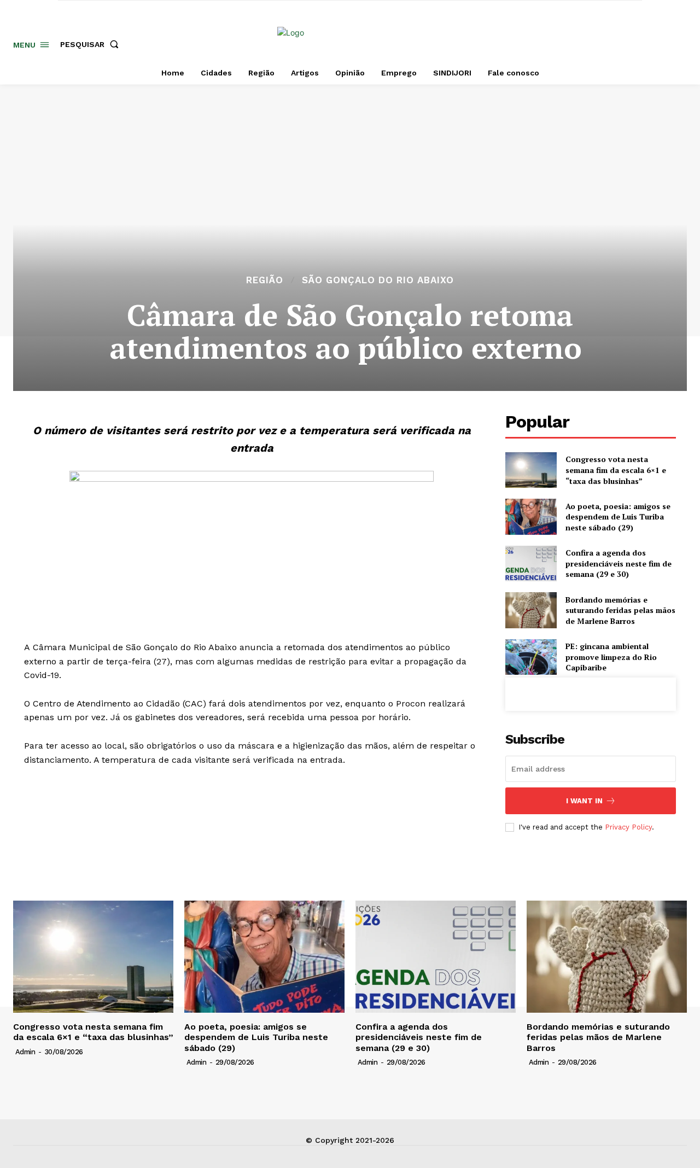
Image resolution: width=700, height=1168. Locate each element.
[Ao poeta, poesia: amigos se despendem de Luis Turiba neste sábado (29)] (530, 516)
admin (25, 1052)
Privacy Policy (628, 827)
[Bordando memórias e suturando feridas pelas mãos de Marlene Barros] (530, 610)
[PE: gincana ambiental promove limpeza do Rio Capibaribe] (530, 657)
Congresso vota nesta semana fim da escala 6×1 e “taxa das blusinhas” (615, 470)
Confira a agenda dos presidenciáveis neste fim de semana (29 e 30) (618, 563)
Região (264, 280)
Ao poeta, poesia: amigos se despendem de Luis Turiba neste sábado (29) (617, 517)
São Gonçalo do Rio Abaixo (378, 280)
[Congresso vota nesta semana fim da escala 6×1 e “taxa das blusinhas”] (530, 470)
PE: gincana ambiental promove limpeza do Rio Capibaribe (611, 657)
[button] (91, 44)
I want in (584, 801)
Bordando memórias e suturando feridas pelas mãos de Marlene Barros (620, 610)
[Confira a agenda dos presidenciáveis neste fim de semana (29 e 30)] (530, 563)
